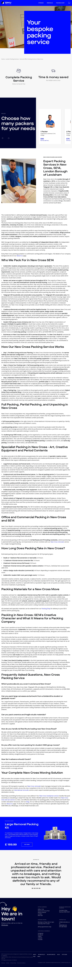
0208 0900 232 (63, 925)
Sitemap (3, 963)
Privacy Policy (13, 963)
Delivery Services (51, 954)
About (34, 954)
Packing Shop (60, 3)
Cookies (7, 963)
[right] (8, 138)
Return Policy (41, 954)
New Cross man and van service (21, 276)
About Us (20, 256)
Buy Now (27, 844)
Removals (50, 3)
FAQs (34, 956)
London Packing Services (12, 59)
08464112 (5, 955)
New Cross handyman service (49, 796)
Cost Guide (64, 954)
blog (27, 802)
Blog (58, 954)
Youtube (40, 939)
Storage (41, 3)
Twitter (40, 936)
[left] (2, 138)
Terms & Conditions (21, 963)
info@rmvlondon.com (64, 922)
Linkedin (40, 938)
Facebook (40, 935)
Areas (38, 956)
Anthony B (36, 859)
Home (3, 59)
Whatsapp (4, 925)
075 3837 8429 (63, 926)
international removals (51, 509)
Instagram (40, 933)
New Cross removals (57, 542)
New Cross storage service (20, 305)
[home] (6, 3)
